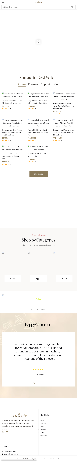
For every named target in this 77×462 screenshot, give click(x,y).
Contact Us (44, 435)
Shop (42, 427)
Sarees (22, 84)
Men (56, 84)
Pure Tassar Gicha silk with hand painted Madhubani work (11, 156)
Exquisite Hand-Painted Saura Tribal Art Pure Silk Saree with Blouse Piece (63, 132)
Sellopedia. (56, 459)
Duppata (46, 84)
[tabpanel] (38, 356)
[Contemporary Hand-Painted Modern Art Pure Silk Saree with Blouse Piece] (13, 123)
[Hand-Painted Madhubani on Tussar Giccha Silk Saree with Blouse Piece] (64, 96)
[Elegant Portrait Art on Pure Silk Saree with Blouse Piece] (38, 95)
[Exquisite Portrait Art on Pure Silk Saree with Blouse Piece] (13, 95)
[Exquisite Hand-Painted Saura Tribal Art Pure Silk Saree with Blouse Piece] (64, 123)
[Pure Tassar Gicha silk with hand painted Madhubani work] (13, 148)
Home (42, 420)
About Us (43, 423)
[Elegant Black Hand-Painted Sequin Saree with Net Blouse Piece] (38, 123)
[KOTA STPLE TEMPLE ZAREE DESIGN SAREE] (38, 148)
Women (43, 429)
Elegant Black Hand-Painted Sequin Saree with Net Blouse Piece (38, 132)
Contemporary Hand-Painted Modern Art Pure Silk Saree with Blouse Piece (12, 132)
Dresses (33, 84)
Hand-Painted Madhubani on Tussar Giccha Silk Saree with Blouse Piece (63, 105)
